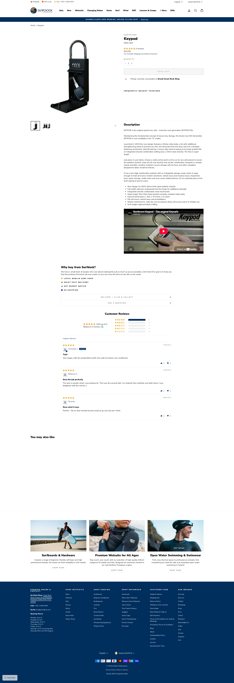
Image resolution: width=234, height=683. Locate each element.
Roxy (180, 608)
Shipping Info (155, 598)
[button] (130, 48)
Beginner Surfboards (101, 598)
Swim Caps (126, 615)
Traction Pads (99, 615)
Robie (180, 626)
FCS (179, 640)
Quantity (129, 59)
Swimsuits (125, 594)
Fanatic (180, 633)
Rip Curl (181, 598)
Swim (109, 10)
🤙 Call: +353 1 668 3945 (64, 2)
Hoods (68, 612)
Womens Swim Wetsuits (131, 601)
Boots (68, 608)
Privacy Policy (111, 670)
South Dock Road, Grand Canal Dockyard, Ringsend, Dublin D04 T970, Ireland (41, 598)
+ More (163, 10)
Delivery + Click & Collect (117, 297)
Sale (61, 10)
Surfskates (98, 619)
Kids (67, 601)
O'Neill (180, 601)
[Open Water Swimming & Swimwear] (176, 535)
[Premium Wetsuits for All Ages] (117, 535)
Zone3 (180, 615)
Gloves (68, 605)
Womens (69, 598)
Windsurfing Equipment (102, 622)
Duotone (181, 637)
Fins (95, 608)
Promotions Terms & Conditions (161, 625)
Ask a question (117, 303)
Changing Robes (95, 10)
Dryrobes (125, 626)
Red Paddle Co (183, 622)
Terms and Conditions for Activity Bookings (162, 620)
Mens (68, 594)
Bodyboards (98, 601)
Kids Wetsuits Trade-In (158, 612)
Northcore (130, 35)
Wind (125, 10)
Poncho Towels (127, 622)
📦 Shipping (34, 2)
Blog (152, 628)
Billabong (181, 605)
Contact (153, 639)
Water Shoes (70, 619)
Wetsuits (79, 10)
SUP (134, 10)
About (152, 632)
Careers (153, 642)
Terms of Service (122, 670)
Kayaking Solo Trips (157, 646)
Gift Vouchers (155, 615)
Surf (117, 10)
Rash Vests (70, 615)
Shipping (137, 54)
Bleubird (181, 619)
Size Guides (154, 608)
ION (179, 630)
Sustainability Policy (157, 635)
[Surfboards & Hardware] (58, 535)
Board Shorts (98, 612)
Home (32, 25)
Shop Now (58, 568)
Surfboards (98, 594)
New (69, 10)
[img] (68, 345)
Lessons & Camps (148, 10)
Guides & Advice (156, 594)
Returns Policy (155, 601)
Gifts (172, 10)
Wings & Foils (99, 626)
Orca (180, 612)
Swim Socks (126, 605)
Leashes (97, 605)
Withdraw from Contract (159, 605)
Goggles (125, 612)
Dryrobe (181, 594)
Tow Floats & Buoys (129, 608)
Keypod (41, 25)
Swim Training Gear (129, 619)
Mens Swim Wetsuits (129, 598)
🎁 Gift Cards (47, 2)
